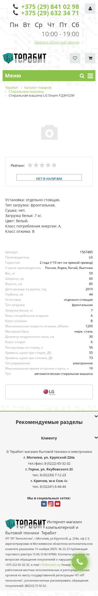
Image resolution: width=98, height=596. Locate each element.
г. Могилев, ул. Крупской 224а (49, 457)
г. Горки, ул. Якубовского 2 (48, 469)
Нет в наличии (49, 178)
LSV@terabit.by (50, 565)
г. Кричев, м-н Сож (47, 480)
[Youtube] (57, 504)
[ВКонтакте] (44, 504)
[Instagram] (51, 504)
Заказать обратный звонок (56, 42)
